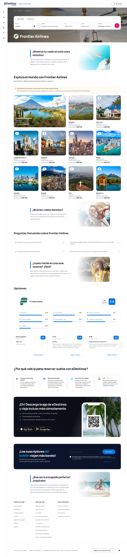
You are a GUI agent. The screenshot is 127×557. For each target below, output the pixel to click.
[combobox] (24, 26)
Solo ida (30, 19)
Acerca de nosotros (63, 506)
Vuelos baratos (18, 506)
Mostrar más (108, 462)
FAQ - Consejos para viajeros (44, 537)
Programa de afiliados (64, 509)
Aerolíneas (20, 10)
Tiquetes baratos (18, 513)
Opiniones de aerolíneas (42, 520)
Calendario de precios (42, 530)
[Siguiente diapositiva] (121, 346)
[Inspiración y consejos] (3, 32)
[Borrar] (34, 26)
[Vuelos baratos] (3, 12)
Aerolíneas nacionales (42, 516)
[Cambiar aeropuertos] (39, 25)
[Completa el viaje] (3, 27)
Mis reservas (61, 513)
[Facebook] (119, 550)
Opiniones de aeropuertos (43, 527)
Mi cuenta (119, 4)
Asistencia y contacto (64, 516)
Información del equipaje (42, 533)
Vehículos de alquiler (19, 520)
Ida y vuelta (20, 19)
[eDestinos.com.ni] (14, 11)
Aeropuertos (39, 523)
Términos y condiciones (20, 550)
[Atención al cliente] (3, 38)
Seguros (16, 527)
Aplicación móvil (40, 506)
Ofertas (16, 523)
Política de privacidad (35, 550)
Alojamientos (17, 509)
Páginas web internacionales (102, 550)
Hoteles (16, 516)
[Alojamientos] (3, 17)
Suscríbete (109, 452)
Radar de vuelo (40, 509)
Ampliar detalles (38, 355)
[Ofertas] (3, 22)
